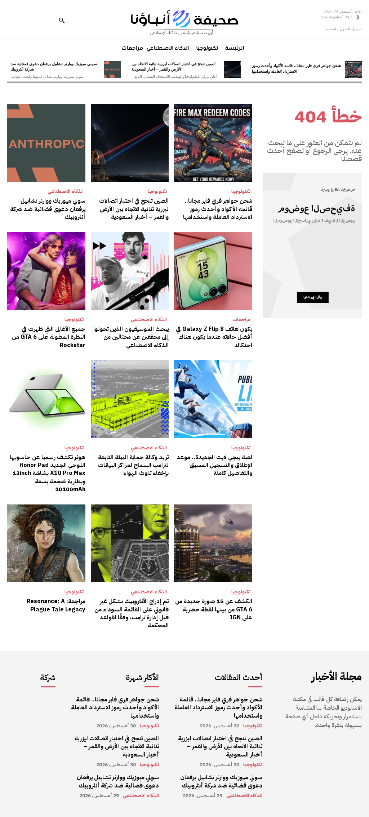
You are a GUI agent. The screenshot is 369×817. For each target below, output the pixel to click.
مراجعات (241, 319)
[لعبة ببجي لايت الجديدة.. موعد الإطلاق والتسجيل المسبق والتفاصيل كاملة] (213, 399)
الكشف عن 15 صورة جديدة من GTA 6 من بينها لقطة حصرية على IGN (213, 609)
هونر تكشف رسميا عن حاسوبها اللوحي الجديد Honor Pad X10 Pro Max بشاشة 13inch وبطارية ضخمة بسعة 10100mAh (47, 473)
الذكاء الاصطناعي (66, 191)
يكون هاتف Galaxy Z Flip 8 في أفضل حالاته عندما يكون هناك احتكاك (214, 337)
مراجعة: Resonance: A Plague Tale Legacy (56, 605)
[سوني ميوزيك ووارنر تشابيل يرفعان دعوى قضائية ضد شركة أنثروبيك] (112, 69)
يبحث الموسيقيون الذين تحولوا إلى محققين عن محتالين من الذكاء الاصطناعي (131, 337)
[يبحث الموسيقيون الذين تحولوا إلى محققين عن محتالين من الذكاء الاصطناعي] (130, 271)
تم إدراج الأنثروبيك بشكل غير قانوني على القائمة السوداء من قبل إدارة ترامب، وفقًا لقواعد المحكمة (131, 613)
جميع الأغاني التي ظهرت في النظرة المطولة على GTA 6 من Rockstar (48, 337)
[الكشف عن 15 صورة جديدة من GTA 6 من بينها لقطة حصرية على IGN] (213, 543)
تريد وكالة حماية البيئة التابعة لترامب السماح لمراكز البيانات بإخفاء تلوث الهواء (133, 465)
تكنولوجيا (240, 191)
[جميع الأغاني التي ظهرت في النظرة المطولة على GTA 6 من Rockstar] (46, 271)
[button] (61, 20)
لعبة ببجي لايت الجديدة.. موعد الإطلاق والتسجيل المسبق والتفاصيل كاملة (214, 465)
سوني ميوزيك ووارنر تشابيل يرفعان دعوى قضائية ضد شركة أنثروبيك (54, 66)
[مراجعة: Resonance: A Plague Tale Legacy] (46, 543)
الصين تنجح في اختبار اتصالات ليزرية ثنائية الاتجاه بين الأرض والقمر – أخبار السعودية (173, 66)
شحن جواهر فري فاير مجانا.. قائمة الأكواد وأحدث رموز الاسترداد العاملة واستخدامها (296, 67)
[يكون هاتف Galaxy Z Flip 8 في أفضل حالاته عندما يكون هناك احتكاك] (213, 271)
